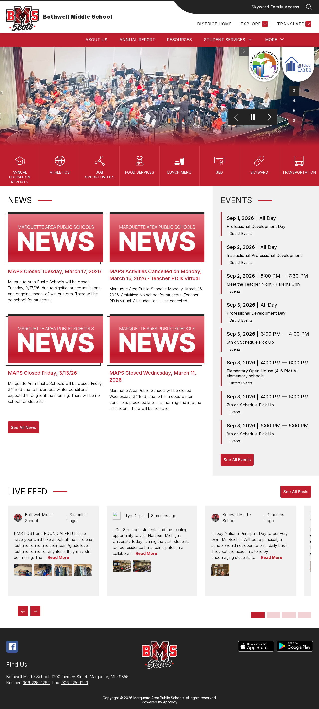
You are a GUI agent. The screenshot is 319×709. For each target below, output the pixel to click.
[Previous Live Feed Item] (23, 611)
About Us (96, 39)
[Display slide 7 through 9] (289, 615)
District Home (214, 23)
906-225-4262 (36, 682)
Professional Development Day (256, 226)
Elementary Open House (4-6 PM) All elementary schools (262, 373)
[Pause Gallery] (252, 117)
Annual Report (137, 39)
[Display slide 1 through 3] (258, 615)
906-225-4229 (74, 682)
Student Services (224, 39)
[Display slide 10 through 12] (304, 615)
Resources (179, 39)
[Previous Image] (236, 117)
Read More (58, 557)
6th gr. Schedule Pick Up (250, 342)
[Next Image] (269, 117)
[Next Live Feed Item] (35, 611)
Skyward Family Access (275, 6)
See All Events (237, 459)
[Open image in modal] (23, 570)
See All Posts (295, 491)
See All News (23, 427)
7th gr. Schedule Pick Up (250, 404)
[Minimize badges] (244, 51)
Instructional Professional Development (264, 255)
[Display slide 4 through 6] (273, 615)
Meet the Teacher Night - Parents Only (263, 284)
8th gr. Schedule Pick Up (250, 433)
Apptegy (170, 702)
